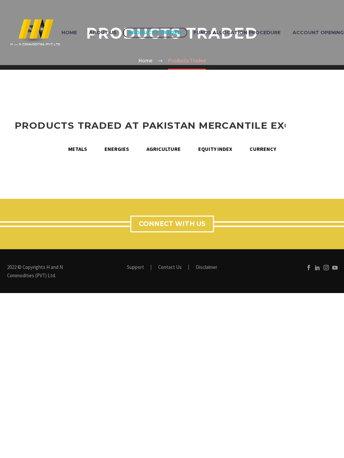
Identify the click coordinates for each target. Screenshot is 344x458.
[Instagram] (326, 267)
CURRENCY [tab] (263, 149)
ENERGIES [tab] (116, 149)
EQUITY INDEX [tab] (215, 149)
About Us (103, 33)
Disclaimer (206, 267)
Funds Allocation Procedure (237, 33)
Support (135, 267)
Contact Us (170, 267)
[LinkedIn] (317, 267)
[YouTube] (335, 267)
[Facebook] (308, 267)
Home (69, 33)
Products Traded (155, 33)
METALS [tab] (77, 149)
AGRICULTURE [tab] (163, 149)
